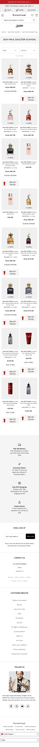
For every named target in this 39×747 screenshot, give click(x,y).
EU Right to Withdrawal (20, 627)
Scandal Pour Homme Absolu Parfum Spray (10, 253)
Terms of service (20, 729)
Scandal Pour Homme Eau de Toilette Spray (28, 303)
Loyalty (21, 10)
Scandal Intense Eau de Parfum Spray (28, 252)
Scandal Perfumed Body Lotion (28, 163)
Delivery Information (19, 600)
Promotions (19, 618)
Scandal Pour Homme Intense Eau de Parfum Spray (10, 303)
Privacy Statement (19, 649)
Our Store (19, 640)
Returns (19, 605)
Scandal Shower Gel (10, 213)
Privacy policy (19, 726)
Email (19, 567)
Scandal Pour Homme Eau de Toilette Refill (28, 403)
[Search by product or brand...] (34, 20)
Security (19, 622)
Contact (33, 10)
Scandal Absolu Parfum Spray (28, 213)
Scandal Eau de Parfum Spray (10, 128)
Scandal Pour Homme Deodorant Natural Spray (10, 403)
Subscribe (30, 536)
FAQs (19, 613)
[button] (2, 15)
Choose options (10, 91)
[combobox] (19, 20)
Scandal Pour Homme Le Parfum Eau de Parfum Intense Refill (10, 353)
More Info (31, 100)
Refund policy (10, 729)
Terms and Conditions (19, 645)
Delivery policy (31, 729)
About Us (19, 636)
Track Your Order (19, 609)
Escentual (10, 726)
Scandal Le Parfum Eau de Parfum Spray (28, 128)
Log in (9, 10)
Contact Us (19, 571)
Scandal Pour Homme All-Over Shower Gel (28, 353)
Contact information (30, 726)
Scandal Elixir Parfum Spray (10, 83)
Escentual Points (19, 631)
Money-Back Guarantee (19, 654)
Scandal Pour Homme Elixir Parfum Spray (28, 83)
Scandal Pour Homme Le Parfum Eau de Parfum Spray (10, 163)
